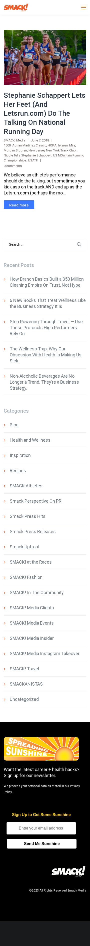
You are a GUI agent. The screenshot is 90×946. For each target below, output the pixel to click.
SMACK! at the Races (31, 562)
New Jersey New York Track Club (52, 150)
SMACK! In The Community (37, 592)
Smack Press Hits (28, 516)
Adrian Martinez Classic (29, 145)
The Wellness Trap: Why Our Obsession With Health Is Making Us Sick (46, 354)
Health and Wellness (30, 440)
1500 (7, 145)
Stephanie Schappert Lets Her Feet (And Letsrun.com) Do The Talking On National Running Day (45, 113)
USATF (33, 160)
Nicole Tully (12, 155)
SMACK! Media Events (32, 623)
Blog (14, 424)
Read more (19, 205)
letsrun (63, 145)
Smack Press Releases (33, 531)
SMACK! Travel (24, 668)
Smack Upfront (25, 546)
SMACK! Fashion (26, 577)
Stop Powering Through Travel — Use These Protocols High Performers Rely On (46, 327)
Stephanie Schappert (36, 155)
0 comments (13, 166)
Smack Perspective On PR (36, 501)
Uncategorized (24, 699)
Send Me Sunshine (42, 844)
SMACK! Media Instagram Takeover (45, 653)
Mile (72, 145)
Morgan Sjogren (15, 150)
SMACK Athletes (26, 485)
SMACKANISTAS (26, 684)
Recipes (18, 470)
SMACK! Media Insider (32, 638)
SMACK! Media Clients (32, 607)
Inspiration (20, 455)
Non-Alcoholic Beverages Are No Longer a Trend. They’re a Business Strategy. (44, 382)
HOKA (52, 145)
